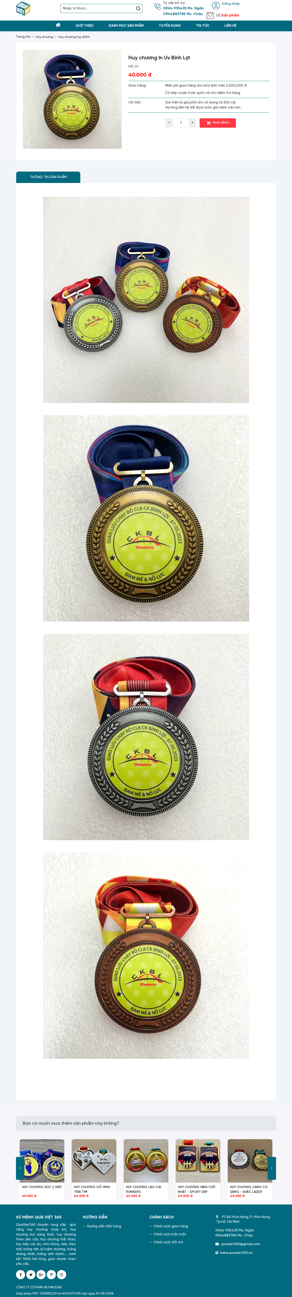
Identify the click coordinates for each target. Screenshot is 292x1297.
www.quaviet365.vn (236, 1253)
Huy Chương (44, 37)
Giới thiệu (85, 26)
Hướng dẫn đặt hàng (104, 1226)
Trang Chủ (23, 36)
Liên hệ (230, 26)
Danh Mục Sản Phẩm (126, 26)
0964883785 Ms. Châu (183, 14)
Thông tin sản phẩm (48, 177)
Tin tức (202, 26)
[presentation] (20, 1168)
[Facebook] (20, 1274)
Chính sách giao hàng (171, 1226)
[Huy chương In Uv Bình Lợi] (72, 99)
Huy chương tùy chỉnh (74, 37)
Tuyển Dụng (170, 26)
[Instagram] (61, 1274)
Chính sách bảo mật (170, 1234)
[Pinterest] (51, 1274)
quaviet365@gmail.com (240, 1244)
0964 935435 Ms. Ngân (183, 8)
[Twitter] (30, 1274)
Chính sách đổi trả (168, 1242)
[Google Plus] (41, 1274)
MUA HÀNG (221, 122)
